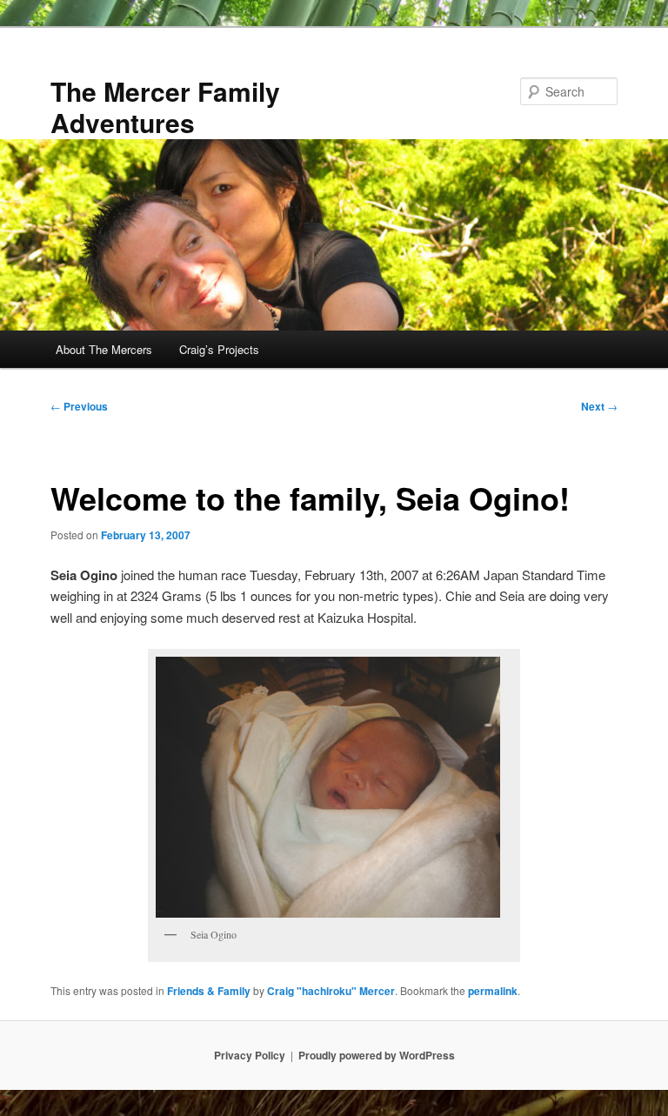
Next (599, 406)
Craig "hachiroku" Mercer (331, 991)
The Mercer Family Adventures (165, 106)
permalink (493, 991)
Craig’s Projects (219, 349)
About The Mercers (104, 349)
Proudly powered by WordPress (376, 1055)
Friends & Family (208, 991)
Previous (79, 406)
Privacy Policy (249, 1055)
